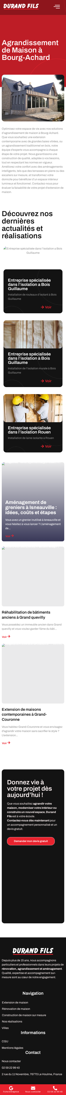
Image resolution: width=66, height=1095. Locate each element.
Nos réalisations (12, 1021)
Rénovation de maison (16, 1008)
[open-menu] (59, 7)
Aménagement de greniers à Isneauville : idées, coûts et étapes (31, 507)
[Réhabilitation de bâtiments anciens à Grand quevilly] (33, 576)
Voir (7, 536)
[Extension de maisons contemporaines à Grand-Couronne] (33, 674)
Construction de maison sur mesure (24, 1015)
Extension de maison (15, 1002)
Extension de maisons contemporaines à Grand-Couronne (24, 714)
